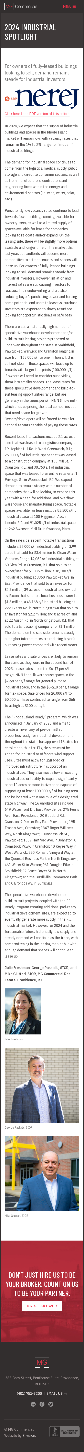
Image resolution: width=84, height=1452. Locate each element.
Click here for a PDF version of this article (37, 113)
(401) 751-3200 (29, 1393)
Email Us (54, 1393)
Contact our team (40, 1306)
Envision (28, 1435)
